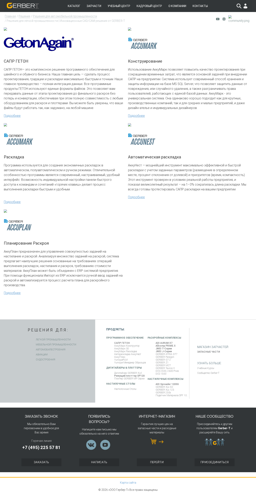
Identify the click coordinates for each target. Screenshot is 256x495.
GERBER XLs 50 (164, 387)
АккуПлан (119, 357)
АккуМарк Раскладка (125, 351)
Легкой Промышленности (53, 339)
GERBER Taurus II (165, 368)
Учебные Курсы (205, 368)
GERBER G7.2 (163, 359)
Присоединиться (214, 462)
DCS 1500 (161, 373)
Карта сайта (128, 482)
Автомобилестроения (50, 349)
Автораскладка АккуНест (127, 354)
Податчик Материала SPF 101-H (172, 395)
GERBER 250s (163, 392)
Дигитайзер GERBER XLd (128, 373)
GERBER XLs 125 (165, 389)
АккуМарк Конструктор (127, 345)
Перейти (157, 462)
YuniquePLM (121, 359)
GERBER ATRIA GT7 (166, 354)
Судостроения (45, 359)
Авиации (42, 354)
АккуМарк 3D (121, 348)
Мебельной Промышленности (56, 344)
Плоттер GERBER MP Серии (129, 378)
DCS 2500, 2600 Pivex (167, 371)
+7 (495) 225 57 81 (41, 447)
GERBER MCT (163, 365)
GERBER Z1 (162, 362)
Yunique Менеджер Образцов (130, 362)
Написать (99, 462)
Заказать (41, 462)
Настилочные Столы (125, 389)
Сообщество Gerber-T (208, 373)
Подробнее (12, 116)
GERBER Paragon (165, 357)
